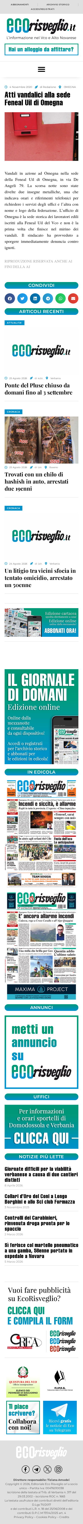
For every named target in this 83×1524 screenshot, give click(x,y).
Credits (64, 1517)
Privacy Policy (23, 1517)
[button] (41, 69)
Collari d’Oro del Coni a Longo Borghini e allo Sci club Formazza (40, 1199)
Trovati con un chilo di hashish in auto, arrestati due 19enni (36, 481)
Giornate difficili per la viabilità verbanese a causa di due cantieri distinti (41, 1175)
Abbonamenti (20, 4)
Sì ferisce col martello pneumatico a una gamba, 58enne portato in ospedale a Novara (41, 1251)
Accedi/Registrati (42, 9)
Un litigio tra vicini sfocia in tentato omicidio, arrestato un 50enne (40, 577)
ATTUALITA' (14, 322)
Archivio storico (58, 4)
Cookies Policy (46, 1517)
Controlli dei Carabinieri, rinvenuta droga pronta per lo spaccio (37, 1224)
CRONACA (13, 411)
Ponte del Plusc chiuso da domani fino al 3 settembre (38, 388)
